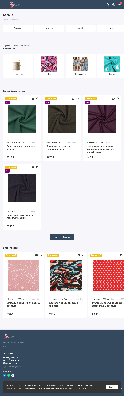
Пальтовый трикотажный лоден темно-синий (20, 216)
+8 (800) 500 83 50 (11, 357)
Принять (111, 387)
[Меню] (4, 4)
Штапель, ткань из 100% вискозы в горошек (23, 304)
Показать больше (62, 237)
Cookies (39, 388)
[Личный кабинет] (113, 4)
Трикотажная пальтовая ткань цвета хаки (59, 147)
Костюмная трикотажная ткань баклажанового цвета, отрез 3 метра (101, 149)
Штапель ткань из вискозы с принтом (63, 304)
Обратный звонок (10, 363)
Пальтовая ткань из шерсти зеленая (21, 147)
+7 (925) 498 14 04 (11, 360)
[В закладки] (37, 98)
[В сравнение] (33, 98)
